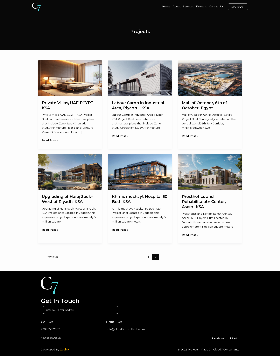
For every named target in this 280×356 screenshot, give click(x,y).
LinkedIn (234, 338)
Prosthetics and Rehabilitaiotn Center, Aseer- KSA (204, 201)
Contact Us (216, 6)
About (177, 6)
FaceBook (218, 338)
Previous (50, 257)
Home (166, 6)
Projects (201, 6)
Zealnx (64, 349)
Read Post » (50, 141)
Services (188, 6)
